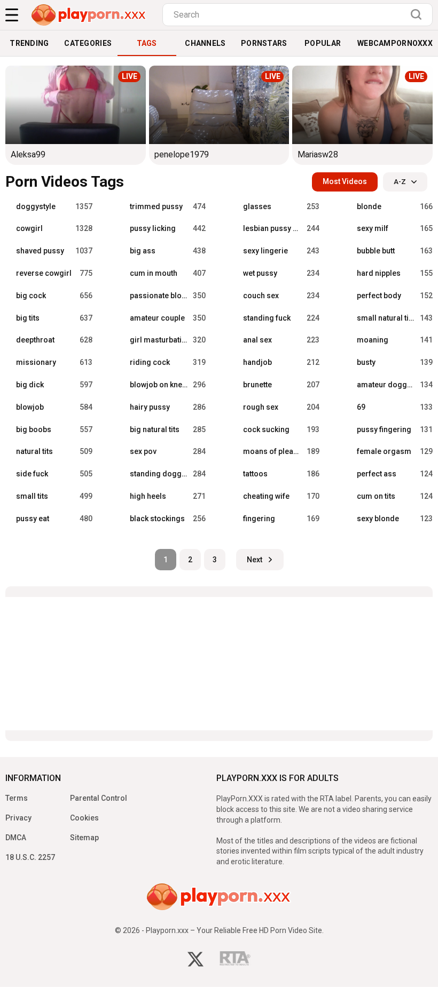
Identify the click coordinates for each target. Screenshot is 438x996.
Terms (16, 798)
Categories (88, 43)
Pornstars (264, 43)
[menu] (11, 15)
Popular (322, 43)
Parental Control (98, 798)
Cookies (84, 818)
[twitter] (195, 960)
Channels (205, 43)
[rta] (235, 961)
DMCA (15, 837)
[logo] (89, 15)
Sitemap (84, 837)
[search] (418, 14)
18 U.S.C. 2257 (30, 857)
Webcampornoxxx (395, 43)
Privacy (18, 818)
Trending (29, 43)
